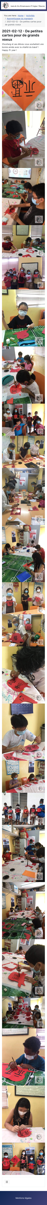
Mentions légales (23, 1198)
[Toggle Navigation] (7, 1182)
